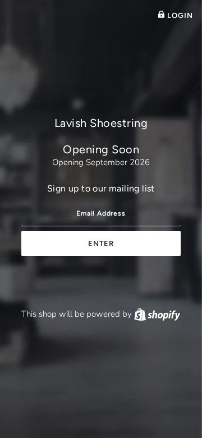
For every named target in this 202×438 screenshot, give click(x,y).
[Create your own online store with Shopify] (157, 314)
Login (179, 15)
